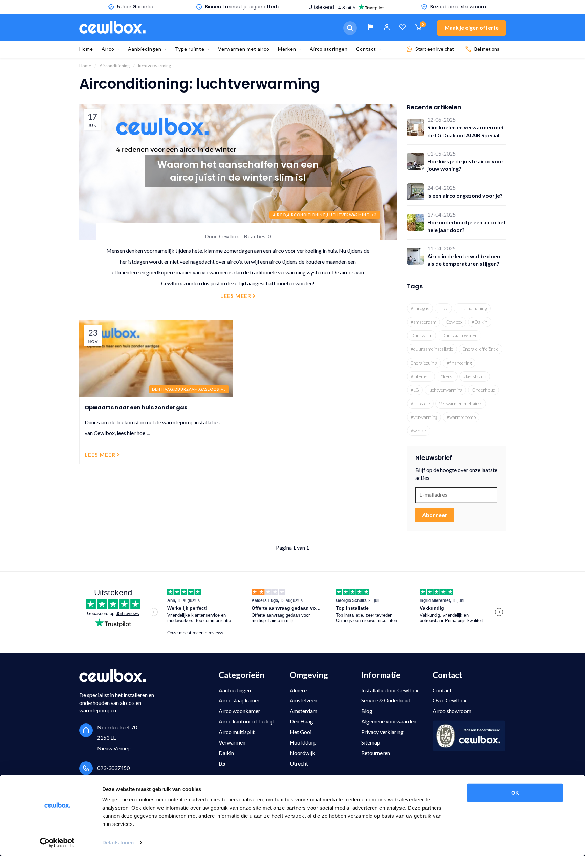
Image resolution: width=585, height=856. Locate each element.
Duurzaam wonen (459, 335)
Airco (108, 49)
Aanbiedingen (144, 49)
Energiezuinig (424, 363)
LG (222, 763)
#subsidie (420, 403)
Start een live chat (434, 49)
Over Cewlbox (450, 700)
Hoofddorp (303, 742)
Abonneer (434, 515)
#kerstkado (474, 376)
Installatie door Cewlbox (389, 690)
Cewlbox (454, 322)
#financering (459, 363)
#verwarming (424, 417)
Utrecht (299, 763)
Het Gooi (300, 732)
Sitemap (370, 742)
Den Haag (301, 721)
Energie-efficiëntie (480, 349)
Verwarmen (232, 742)
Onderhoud (483, 390)
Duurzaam (421, 335)
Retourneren (375, 753)
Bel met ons (486, 49)
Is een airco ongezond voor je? (465, 195)
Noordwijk (302, 753)
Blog (366, 711)
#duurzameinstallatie (432, 349)
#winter (419, 430)
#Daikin (480, 322)
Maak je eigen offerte (472, 27)
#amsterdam (423, 322)
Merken (287, 49)
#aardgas (420, 308)
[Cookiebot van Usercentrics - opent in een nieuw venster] (57, 843)
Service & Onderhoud (385, 700)
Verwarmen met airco (243, 49)
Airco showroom (452, 711)
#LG (415, 390)
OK (515, 793)
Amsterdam (303, 711)
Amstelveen (303, 700)
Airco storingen (329, 49)
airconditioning (472, 308)
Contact (366, 49)
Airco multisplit (237, 732)
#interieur (421, 376)
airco (443, 308)
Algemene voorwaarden (388, 721)
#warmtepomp (461, 417)
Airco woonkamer (239, 711)
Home (86, 49)
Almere (298, 690)
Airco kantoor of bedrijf (246, 721)
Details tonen (118, 842)
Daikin (226, 753)
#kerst (447, 376)
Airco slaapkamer (239, 700)
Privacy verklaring (382, 732)
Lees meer (236, 295)
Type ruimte (189, 49)
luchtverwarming (445, 390)
